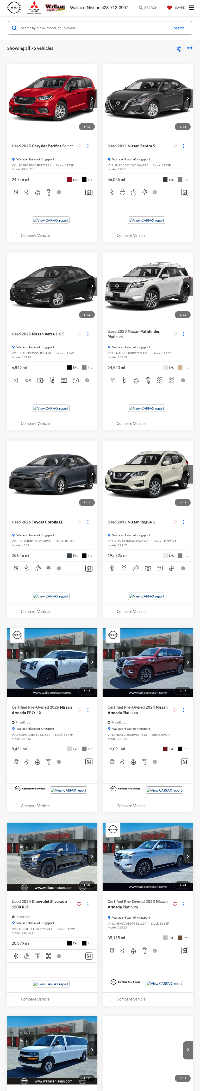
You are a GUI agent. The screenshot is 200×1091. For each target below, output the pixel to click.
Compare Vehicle (35, 235)
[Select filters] (179, 48)
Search (179, 28)
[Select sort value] (188, 48)
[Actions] (87, 145)
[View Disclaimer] (59, 192)
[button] (92, 98)
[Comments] (88, 192)
